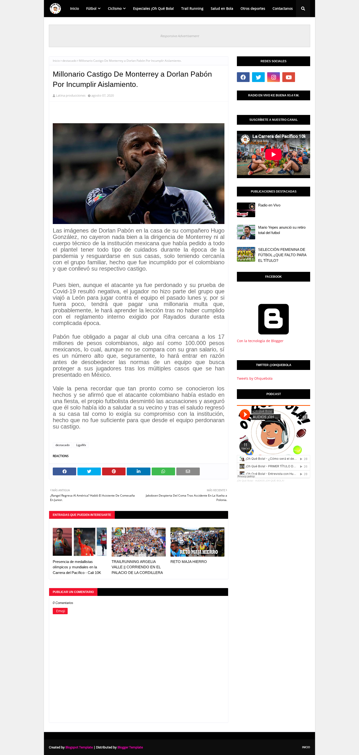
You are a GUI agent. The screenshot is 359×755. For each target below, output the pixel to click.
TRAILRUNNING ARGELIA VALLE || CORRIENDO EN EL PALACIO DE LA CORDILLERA (137, 567)
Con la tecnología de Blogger (260, 340)
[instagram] (273, 77)
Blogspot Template (79, 747)
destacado (69, 61)
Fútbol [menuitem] (91, 8)
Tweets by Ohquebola (255, 378)
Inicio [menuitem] (74, 8)
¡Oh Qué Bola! (245, 480)
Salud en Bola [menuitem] (222, 8)
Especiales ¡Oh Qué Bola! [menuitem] (153, 8)
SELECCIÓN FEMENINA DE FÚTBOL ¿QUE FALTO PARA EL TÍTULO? (282, 255)
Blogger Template (130, 747)
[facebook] (243, 77)
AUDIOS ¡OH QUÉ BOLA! (269, 480)
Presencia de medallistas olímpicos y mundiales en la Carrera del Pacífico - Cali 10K (77, 567)
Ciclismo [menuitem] (115, 8)
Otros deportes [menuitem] (253, 8)
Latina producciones (70, 95)
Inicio (56, 61)
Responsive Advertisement (179, 36)
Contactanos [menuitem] (283, 8)
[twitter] (258, 77)
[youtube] (288, 77)
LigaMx (81, 445)
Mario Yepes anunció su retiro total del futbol (282, 230)
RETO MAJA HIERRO (188, 562)
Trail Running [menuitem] (192, 8)
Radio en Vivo (269, 205)
